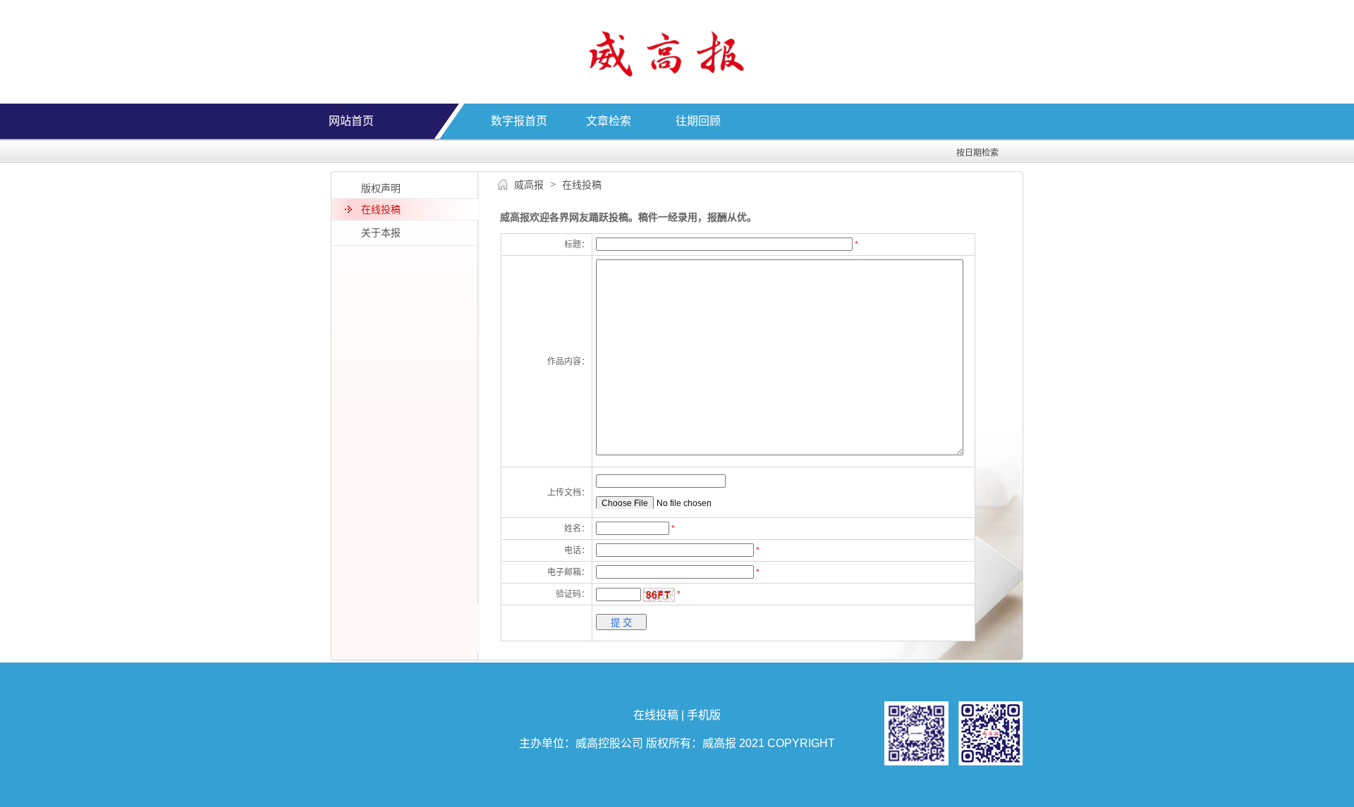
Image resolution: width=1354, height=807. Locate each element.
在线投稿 (655, 715)
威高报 (529, 184)
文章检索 (608, 121)
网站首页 (351, 121)
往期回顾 (698, 121)
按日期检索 (977, 153)
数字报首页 (519, 121)
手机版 (704, 715)
